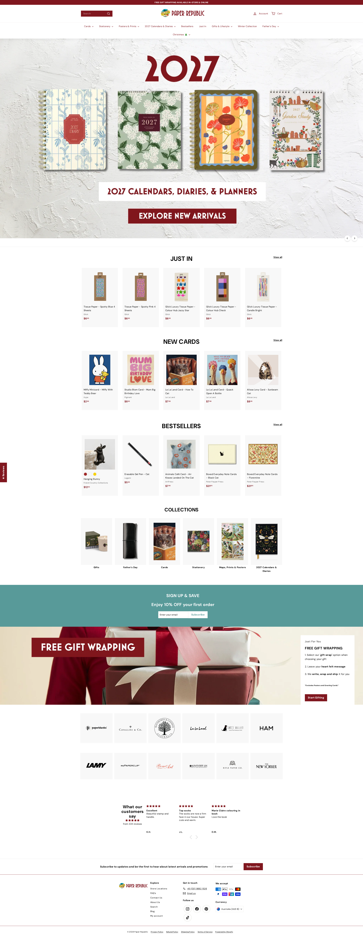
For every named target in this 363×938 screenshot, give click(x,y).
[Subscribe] (171, 479)
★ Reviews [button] (3, 472)
